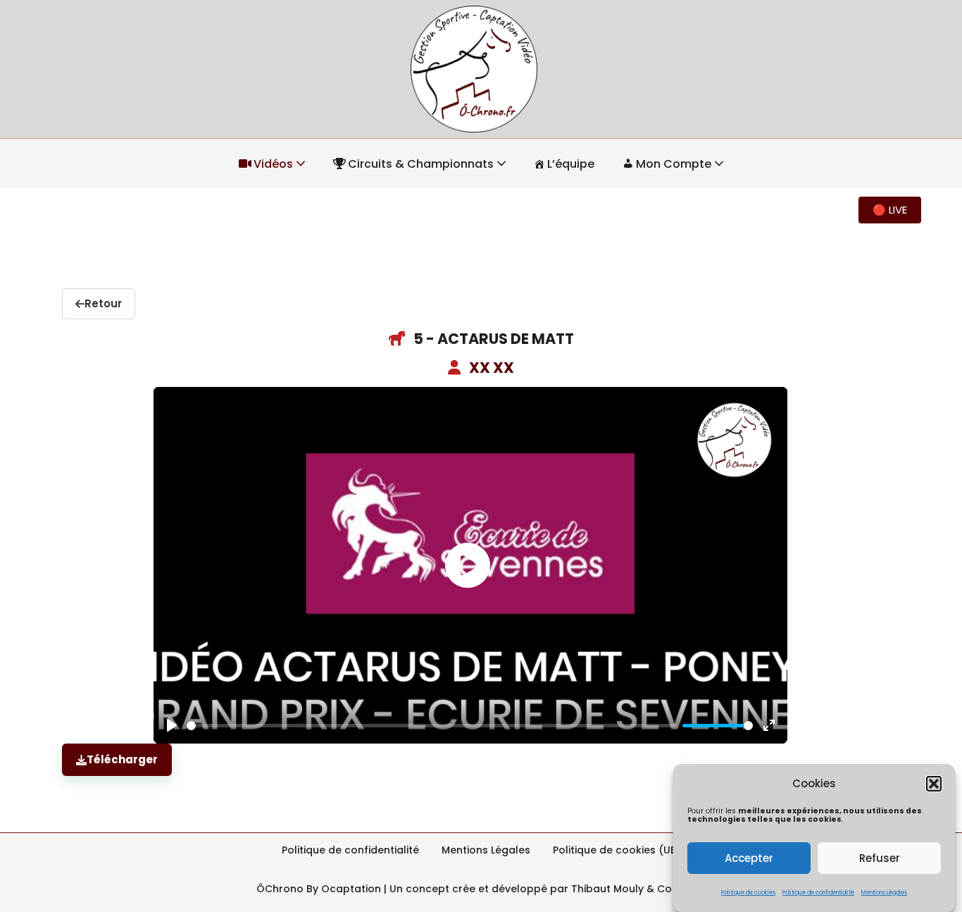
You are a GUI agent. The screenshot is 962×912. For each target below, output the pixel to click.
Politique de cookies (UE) (616, 850)
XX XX (491, 367)
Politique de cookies (748, 892)
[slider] (432, 725)
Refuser (879, 858)
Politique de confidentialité (818, 892)
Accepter (749, 858)
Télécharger (122, 759)
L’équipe (570, 164)
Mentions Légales (884, 892)
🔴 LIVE (890, 209)
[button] (934, 784)
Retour (103, 303)
